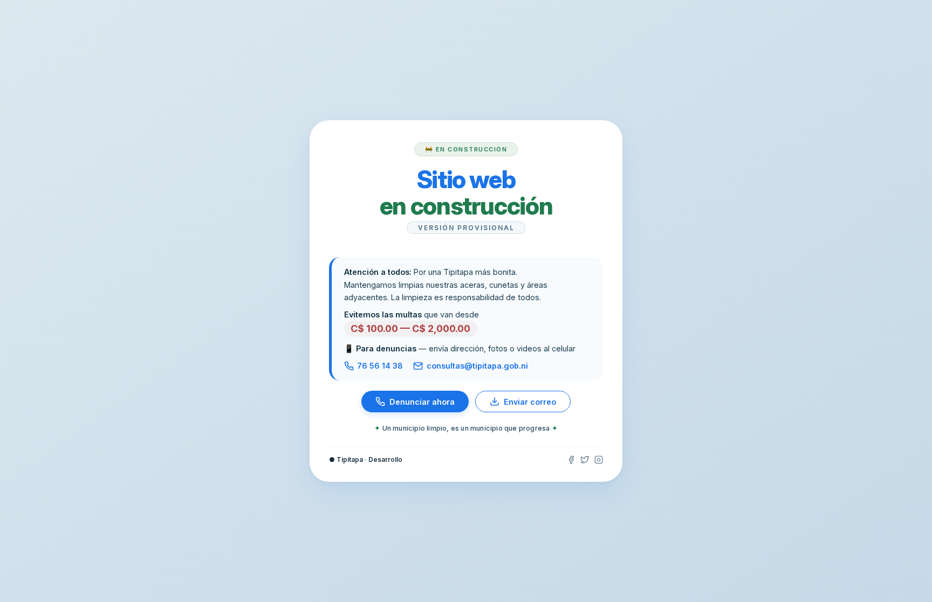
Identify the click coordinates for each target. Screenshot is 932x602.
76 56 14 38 (380, 365)
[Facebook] (571, 459)
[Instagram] (598, 459)
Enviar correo (530, 401)
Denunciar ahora (422, 401)
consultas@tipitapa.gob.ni (477, 365)
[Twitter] (584, 459)
